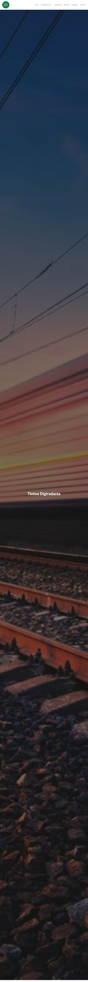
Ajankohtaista (58, 4)
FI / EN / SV (82, 4)
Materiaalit (66, 4)
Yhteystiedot (74, 4)
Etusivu (37, 4)
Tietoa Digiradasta (45, 4)
